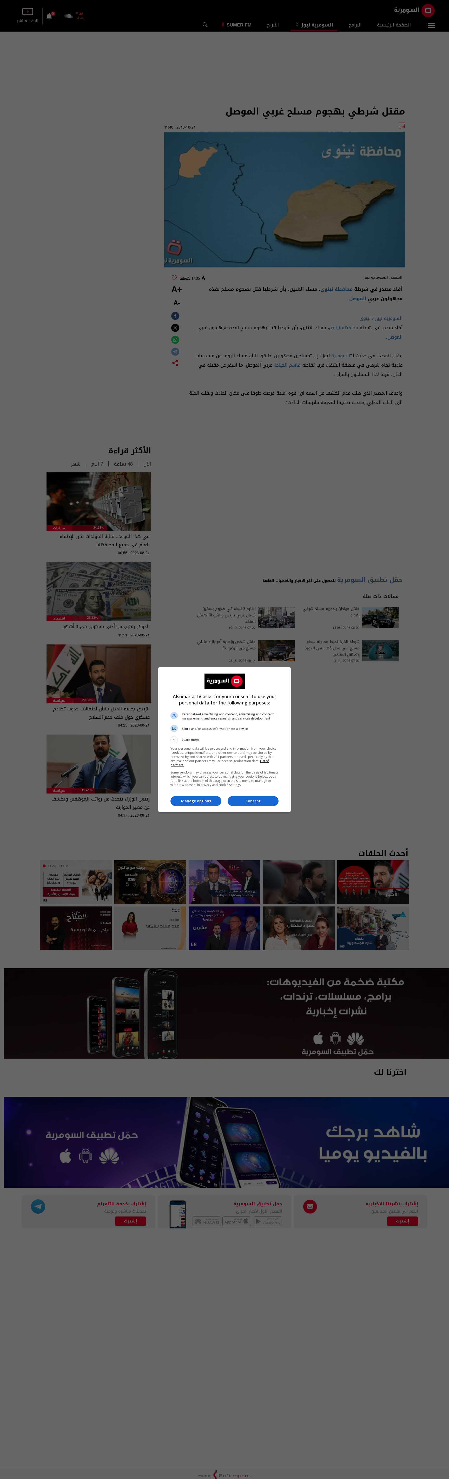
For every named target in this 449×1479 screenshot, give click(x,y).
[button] (224, 739)
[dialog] (224, 739)
